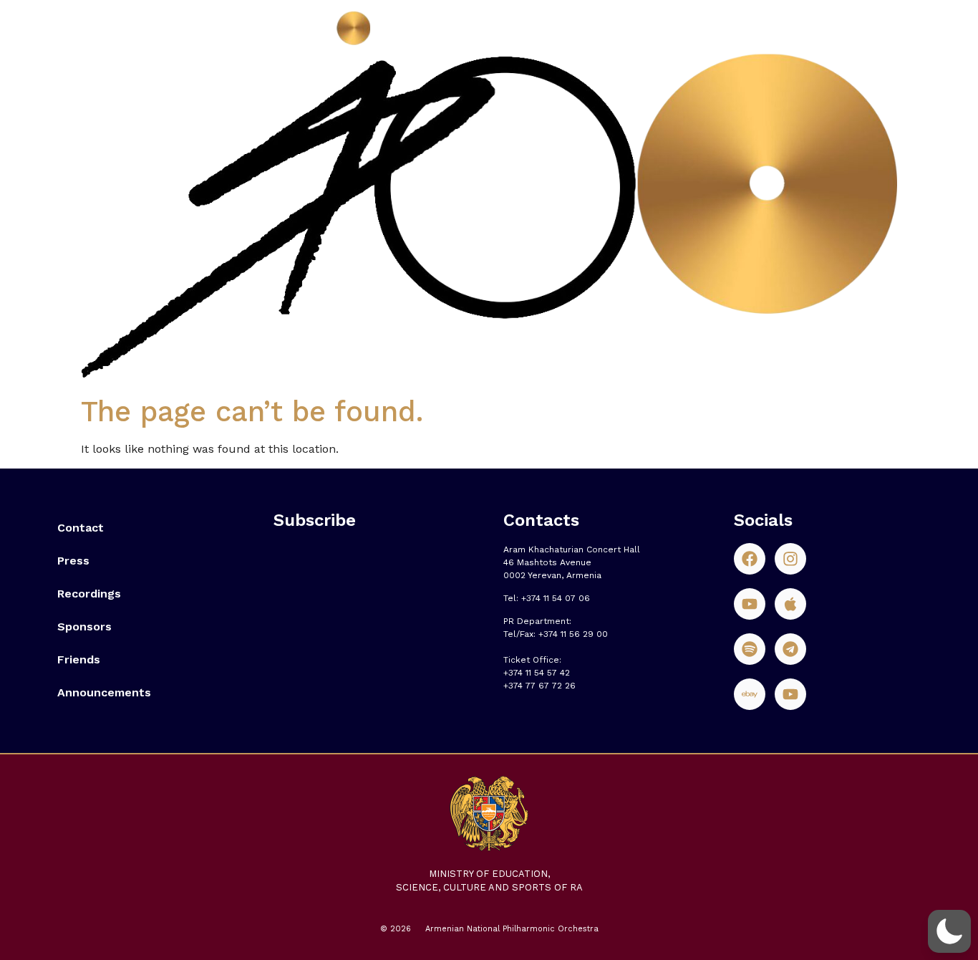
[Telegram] (790, 649)
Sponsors (84, 626)
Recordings (89, 593)
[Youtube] (749, 604)
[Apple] (790, 604)
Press (73, 560)
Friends (78, 659)
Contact (80, 527)
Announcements (104, 692)
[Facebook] (749, 559)
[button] (949, 931)
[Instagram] (790, 559)
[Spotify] (749, 649)
